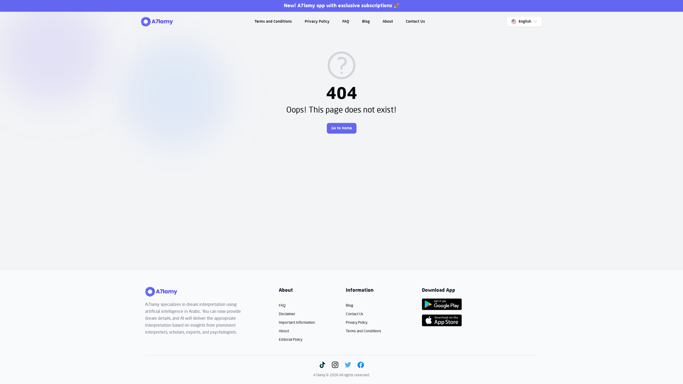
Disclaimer (287, 313)
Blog (366, 21)
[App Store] (442, 320)
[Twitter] (348, 365)
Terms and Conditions (273, 21)
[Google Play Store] (442, 304)
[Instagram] (335, 365)
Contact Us (415, 21)
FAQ (345, 21)
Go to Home (341, 128)
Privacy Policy (317, 21)
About (388, 21)
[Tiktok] (322, 365)
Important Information (297, 322)
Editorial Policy (290, 339)
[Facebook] (361, 365)
